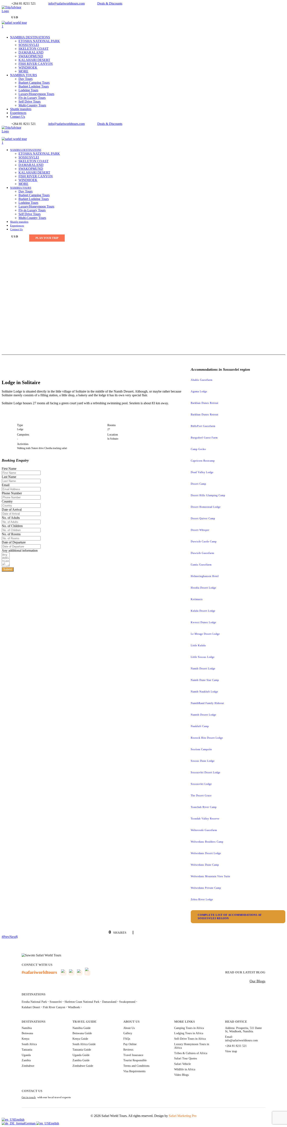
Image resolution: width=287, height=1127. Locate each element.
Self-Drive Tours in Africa (190, 1038)
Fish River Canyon (54, 1007)
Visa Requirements (134, 1071)
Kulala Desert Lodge (203, 610)
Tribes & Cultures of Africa (190, 1053)
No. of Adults (11, 518)
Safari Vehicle (182, 1063)
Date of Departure (14, 542)
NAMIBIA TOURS (23, 75)
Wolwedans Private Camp (206, 887)
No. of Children (12, 526)
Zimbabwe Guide (82, 1065)
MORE (23, 71)
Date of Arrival (12, 509)
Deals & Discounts (109, 3)
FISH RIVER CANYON (35, 63)
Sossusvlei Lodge (201, 784)
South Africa (29, 1044)
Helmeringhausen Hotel (205, 576)
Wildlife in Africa (184, 1069)
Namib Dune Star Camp (205, 680)
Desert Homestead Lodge (206, 506)
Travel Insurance (133, 1055)
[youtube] (8, 135)
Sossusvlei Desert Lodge (205, 772)
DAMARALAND (30, 52)
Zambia (26, 1060)
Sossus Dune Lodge (203, 760)
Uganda (26, 1055)
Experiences (18, 113)
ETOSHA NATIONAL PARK (39, 41)
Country (7, 501)
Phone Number (12, 493)
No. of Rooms (11, 534)
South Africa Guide (84, 1044)
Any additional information (20, 550)
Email (5, 485)
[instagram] (10, 135)
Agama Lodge (199, 391)
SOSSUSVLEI (28, 45)
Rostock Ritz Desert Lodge (207, 737)
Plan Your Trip (47, 238)
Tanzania (27, 1049)
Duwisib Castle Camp (204, 541)
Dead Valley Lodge (202, 472)
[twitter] (5, 15)
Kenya (25, 1038)
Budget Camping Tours (34, 82)
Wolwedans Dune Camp (205, 864)
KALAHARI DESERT (34, 60)
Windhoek (74, 1007)
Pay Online (130, 1044)
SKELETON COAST (33, 48)
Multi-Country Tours (32, 105)
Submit (7, 569)
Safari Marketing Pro (182, 1116)
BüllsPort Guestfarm (203, 426)
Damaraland (109, 1001)
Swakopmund (127, 1001)
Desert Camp (198, 483)
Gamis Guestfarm (201, 564)
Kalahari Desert (31, 1007)
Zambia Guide (81, 1060)
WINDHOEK (27, 67)
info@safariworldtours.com (66, 3)
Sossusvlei (56, 1001)
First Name (9, 468)
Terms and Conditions (136, 1065)
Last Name (9, 477)
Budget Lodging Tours (33, 86)
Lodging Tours (28, 90)
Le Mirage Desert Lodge (205, 633)
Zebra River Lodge (202, 899)
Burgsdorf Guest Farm (204, 437)
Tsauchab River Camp (204, 807)
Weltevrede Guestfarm (204, 830)
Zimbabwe (28, 1065)
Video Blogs (181, 1074)
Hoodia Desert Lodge (203, 587)
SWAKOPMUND (30, 56)
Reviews (128, 1049)
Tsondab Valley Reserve (205, 818)
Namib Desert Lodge (203, 668)
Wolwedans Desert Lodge (206, 853)
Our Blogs (257, 981)
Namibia (27, 1028)
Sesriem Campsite (201, 749)
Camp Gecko (198, 449)
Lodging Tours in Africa (188, 1033)
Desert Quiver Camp (203, 518)
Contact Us (17, 116)
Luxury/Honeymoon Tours (36, 94)
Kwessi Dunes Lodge (203, 622)
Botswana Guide (82, 1033)
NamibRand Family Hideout (207, 703)
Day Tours (25, 79)
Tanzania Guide (81, 1049)
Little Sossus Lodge (203, 657)
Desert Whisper (200, 530)
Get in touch (29, 1097)
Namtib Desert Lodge (203, 714)
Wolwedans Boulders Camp (207, 841)
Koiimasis (197, 599)
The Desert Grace (201, 795)
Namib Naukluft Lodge (204, 691)
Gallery (127, 1033)
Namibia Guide (81, 1028)
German (30, 1123)
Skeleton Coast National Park (82, 1001)
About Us (129, 1028)
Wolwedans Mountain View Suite (210, 876)
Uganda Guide (81, 1055)
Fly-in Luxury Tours (32, 97)
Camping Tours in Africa (189, 1028)
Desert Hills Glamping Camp (208, 495)
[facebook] (3, 15)
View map (231, 1051)
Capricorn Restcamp (203, 460)
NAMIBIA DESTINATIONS (30, 37)
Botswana (27, 1033)
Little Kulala (198, 645)
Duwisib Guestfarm (202, 553)
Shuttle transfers (20, 109)
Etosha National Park (34, 1001)
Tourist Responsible (135, 1060)
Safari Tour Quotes (185, 1058)
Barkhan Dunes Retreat (204, 403)
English (19, 1119)
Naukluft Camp (200, 726)
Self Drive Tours (29, 101)
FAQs (126, 1038)
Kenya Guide (80, 1038)
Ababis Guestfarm (201, 379)
